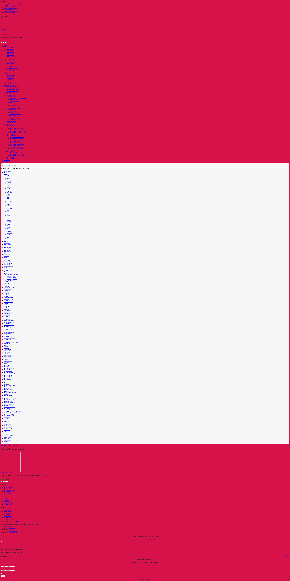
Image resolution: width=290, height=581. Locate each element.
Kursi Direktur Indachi (15, 111)
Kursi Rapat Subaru (14, 101)
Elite (8, 194)
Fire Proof (6, 267)
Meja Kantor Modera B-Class (17, 138)
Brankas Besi (7, 243)
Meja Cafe (6, 366)
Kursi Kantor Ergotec (12, 122)
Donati (8, 188)
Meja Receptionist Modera (16, 148)
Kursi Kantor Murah (8, 300)
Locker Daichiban (11, 76)
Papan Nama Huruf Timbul (10, 412)
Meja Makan (7, 382)
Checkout (3, 42)
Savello (8, 228)
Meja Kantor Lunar (11, 157)
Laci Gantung (7, 315)
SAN (8, 225)
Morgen (8, 220)
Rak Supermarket (8, 428)
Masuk (2, 575)
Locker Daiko (10, 83)
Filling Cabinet (7, 160)
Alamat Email (4, 565)
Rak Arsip (6, 422)
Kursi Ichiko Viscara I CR (6, 473)
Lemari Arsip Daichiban (12, 68)
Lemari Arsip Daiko (11, 66)
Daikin (8, 184)
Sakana (8, 224)
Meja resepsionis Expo (9, 385)
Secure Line (9, 231)
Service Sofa (7, 430)
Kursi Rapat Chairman (15, 106)
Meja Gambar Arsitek (9, 368)
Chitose (5, 259)
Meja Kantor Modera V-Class (17, 145)
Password (3, 569)
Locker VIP (9, 73)
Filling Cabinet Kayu (8, 266)
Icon (8, 210)
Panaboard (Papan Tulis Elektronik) (12, 411)
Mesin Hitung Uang (8, 389)
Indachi (8, 214)
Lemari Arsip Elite (11, 71)
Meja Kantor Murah (8, 372)
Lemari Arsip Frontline (9, 329)
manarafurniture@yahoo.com (14, 534)
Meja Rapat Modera (14, 150)
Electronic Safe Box (8, 261)
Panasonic (9, 223)
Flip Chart (6, 269)
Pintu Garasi (7, 420)
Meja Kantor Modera (12, 135)
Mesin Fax (6, 388)
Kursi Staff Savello (14, 119)
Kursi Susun (6, 309)
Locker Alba (9, 79)
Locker (5, 72)
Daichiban (9, 182)
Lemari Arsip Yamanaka (12, 60)
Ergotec (8, 195)
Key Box (6, 284)
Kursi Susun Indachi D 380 (10, 6)
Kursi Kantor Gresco (11, 121)
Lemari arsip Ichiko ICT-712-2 (11, 11)
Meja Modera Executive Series (17, 147)
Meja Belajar (7, 365)
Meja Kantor (7, 124)
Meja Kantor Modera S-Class (17, 144)
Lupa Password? (10, 575)
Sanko (8, 227)
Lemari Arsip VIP (11, 59)
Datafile (8, 187)
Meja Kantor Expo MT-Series (17, 155)
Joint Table (6, 282)
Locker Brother (10, 78)
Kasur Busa (6, 283)
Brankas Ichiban (10, 49)
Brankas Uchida (10, 55)
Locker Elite (9, 82)
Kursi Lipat (6, 306)
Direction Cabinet (8, 260)
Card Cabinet (7, 254)
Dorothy (9, 190)
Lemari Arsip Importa (9, 332)
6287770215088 (13, 531)
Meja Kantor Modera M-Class (17, 142)
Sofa (5, 433)
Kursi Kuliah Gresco (11, 276)
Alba (8, 175)
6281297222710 (13, 529)
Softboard (6, 434)
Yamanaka (6, 443)
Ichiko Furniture (10, 208)
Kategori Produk (4, 167)
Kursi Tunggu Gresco (12, 279)
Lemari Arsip (7, 58)
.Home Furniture (8, 171)
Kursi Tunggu (7, 310)
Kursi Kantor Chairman (12, 104)
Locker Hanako (7, 356)
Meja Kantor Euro (11, 158)
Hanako (8, 205)
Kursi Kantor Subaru (11, 96)
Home (5, 45)
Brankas (6, 46)
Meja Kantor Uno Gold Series (17, 128)
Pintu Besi (6, 418)
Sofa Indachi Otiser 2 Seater (10, 8)
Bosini (8, 177)
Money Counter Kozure (9, 407)
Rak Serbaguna (7, 427)
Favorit (8, 200)
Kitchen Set (6, 286)
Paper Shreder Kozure (9, 415)
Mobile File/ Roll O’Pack (9, 85)
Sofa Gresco (10, 280)
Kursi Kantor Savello (11, 115)
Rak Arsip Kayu (7, 424)
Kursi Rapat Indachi (14, 112)
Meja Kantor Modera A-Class (17, 137)
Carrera (8, 179)
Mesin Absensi (7, 387)
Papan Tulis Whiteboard (9, 414)
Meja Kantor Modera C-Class (17, 140)
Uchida (8, 236)
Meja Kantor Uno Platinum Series (18, 129)
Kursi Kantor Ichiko (11, 95)
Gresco (5, 273)
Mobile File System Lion (12, 92)
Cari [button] (16, 165)
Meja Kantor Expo (11, 151)
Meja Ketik (6, 378)
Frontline (9, 201)
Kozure (8, 215)
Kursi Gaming (7, 292)
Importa (9, 213)
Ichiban (8, 207)
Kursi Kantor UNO (11, 102)
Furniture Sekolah (8, 270)
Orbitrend (9, 221)
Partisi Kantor (7, 417)
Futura (8, 202)
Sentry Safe (9, 233)
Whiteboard (6, 161)
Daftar (151, 579)
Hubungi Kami (4, 481)
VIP (7, 238)
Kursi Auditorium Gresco (13, 274)
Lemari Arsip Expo (8, 328)
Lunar (8, 218)
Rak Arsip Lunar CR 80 (9, 12)
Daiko (8, 185)
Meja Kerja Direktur (8, 376)
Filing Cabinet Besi (8, 263)
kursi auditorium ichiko (9, 287)
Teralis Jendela (7, 437)
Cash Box (6, 257)
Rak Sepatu (6, 425)
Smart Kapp (6, 431)
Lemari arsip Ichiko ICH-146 (10, 9)
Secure (8, 230)
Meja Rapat (6, 384)
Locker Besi (6, 348)
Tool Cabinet (7, 438)
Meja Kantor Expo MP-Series (17, 154)
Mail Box (6, 364)
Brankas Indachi (10, 53)
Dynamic (9, 191)
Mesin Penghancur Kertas (10, 392)
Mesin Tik (6, 394)
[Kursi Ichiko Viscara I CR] (11, 471)
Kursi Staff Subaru (14, 99)
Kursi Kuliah (6, 305)
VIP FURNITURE (7, 440)
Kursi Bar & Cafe (8, 289)
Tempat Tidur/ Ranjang (9, 435)
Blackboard (6, 172)
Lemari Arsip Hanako (9, 330)
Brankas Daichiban (11, 48)
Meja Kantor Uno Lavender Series (18, 132)
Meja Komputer (7, 379)
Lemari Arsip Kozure (12, 62)
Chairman (9, 181)
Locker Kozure (10, 75)
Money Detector (8, 408)
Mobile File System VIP (12, 88)
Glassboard (6, 271)
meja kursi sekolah (8, 381)
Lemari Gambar (7, 341)
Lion (8, 217)
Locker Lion (9, 81)
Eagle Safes (9, 192)
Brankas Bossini (10, 50)
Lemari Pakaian (7, 343)
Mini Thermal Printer (9, 395)
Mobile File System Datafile (10, 399)
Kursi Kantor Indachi (11, 109)
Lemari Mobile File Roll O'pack (11, 342)
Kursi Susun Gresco (11, 277)
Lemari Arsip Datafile (9, 325)
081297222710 (12, 528)
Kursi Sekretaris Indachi (15, 114)
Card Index (6, 256)
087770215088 (9, 526)
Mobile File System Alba (12, 86)
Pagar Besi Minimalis (9, 410)
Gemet (8, 204)
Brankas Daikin (10, 52)
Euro (8, 197)
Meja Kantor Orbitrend (12, 134)
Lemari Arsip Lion (11, 65)
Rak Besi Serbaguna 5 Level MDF (12, 4)
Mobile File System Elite (12, 91)
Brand (5, 174)
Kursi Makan (7, 307)
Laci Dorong (7, 313)
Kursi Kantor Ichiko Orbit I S (10, 14)
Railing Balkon (7, 421)
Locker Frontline (8, 355)
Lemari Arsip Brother (12, 69)
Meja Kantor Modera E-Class (17, 141)
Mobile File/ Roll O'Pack (9, 405)
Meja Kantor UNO (11, 125)
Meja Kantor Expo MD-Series (17, 153)
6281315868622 (13, 532)
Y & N (8, 240)
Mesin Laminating (8, 391)
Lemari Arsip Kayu (8, 333)
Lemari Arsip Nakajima (9, 338)
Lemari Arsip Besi (8, 319)
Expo (8, 198)
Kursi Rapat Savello (14, 118)
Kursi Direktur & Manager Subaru (18, 98)
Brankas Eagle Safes (12, 56)
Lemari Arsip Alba (11, 63)
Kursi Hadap (7, 293)
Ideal (8, 211)
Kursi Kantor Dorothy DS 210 (11, 5)
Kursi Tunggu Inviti (8, 312)
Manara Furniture (14, 521)
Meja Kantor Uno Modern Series (18, 131)
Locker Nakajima (8, 361)
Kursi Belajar (7, 290)
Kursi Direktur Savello (15, 117)
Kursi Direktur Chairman (15, 105)
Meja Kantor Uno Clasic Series (17, 127)
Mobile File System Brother (13, 89)
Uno (8, 237)
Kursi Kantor (7, 94)
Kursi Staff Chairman (15, 108)
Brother (8, 178)
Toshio (8, 234)
